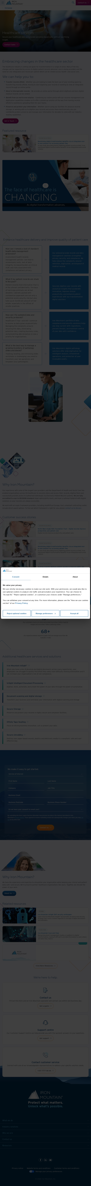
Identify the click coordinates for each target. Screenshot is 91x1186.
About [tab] (75, 577)
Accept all (74, 613)
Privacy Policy (21, 603)
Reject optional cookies (16, 613)
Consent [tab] (15, 577)
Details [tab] (45, 577)
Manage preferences (44, 613)
